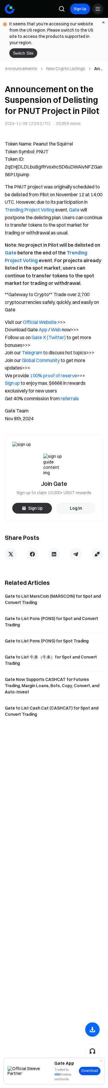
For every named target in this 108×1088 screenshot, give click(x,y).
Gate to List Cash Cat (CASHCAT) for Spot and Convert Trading (51, 711)
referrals (70, 398)
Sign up (12, 383)
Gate (74, 210)
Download (89, 1071)
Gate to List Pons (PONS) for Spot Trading (46, 641)
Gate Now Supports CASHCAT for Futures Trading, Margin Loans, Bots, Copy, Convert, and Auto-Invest (52, 686)
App (43, 330)
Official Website (40, 322)
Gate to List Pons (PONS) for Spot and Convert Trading (51, 622)
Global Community (41, 360)
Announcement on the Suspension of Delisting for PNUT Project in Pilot (98, 69)
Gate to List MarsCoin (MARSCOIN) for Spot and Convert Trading (53, 599)
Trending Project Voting (29, 210)
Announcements (21, 68)
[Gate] (9, 9)
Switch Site (23, 53)
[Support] (92, 1051)
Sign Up (80, 9)
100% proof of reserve (53, 375)
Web (56, 330)
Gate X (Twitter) (49, 337)
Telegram (32, 353)
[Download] (92, 1029)
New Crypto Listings (65, 68)
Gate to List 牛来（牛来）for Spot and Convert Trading (51, 660)
